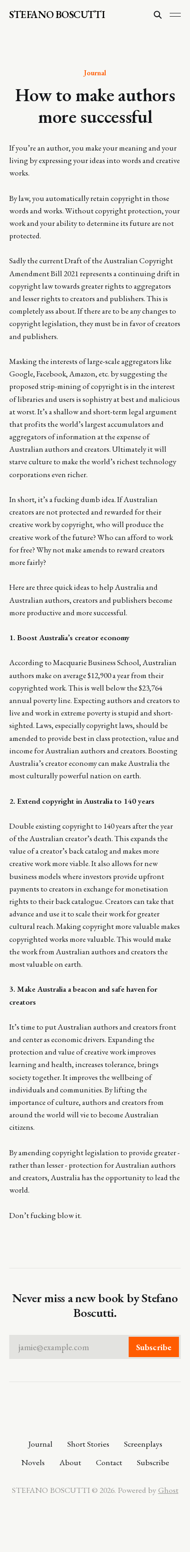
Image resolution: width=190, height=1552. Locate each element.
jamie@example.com (95, 1347)
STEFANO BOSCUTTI (57, 15)
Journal (95, 72)
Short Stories (88, 1443)
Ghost (168, 1490)
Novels (33, 1462)
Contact (109, 1462)
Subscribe (153, 1462)
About (70, 1462)
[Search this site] (158, 15)
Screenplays (143, 1443)
